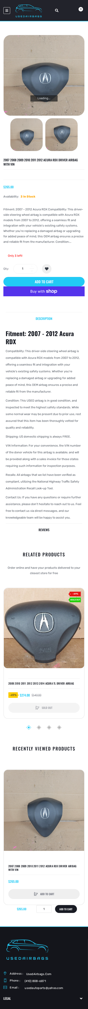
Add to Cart (44, 281)
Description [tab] (44, 318)
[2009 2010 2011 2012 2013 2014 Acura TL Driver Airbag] (44, 628)
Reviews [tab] (44, 529)
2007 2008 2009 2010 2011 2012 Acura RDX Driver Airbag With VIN (42, 868)
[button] (8, 628)
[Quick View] (9, 610)
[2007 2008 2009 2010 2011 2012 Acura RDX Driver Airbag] (26, 134)
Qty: (6, 268)
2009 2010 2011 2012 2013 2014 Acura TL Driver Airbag (41, 683)
